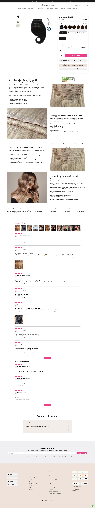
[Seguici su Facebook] (43, 501)
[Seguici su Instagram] (46, 501)
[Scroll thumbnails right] (79, 228)
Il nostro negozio (32, 485)
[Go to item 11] (77, 228)
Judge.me (12, 408)
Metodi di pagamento (53, 477)
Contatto (31, 489)
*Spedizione (51, 473)
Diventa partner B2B (33, 483)
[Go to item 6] (47, 228)
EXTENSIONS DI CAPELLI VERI (26, 8)
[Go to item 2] (23, 228)
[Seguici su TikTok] (49, 501)
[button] (19, 264)
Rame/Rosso (85, 32)
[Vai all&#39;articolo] (18, 21)
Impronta (51, 489)
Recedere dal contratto (53, 491)
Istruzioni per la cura (33, 479)
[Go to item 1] (17, 228)
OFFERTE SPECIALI (72, 8)
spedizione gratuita (71, 50)
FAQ (30, 487)
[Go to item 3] (29, 228)
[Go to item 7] (53, 228)
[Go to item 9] (65, 228)
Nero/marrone (71, 32)
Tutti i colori (63, 32)
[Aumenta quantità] (63, 55)
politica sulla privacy (39, 456)
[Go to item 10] (71, 228)
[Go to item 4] (35, 228)
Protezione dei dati (52, 485)
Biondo (78, 32)
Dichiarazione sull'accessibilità (55, 493)
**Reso (50, 475)
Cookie (50, 481)
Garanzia (31, 481)
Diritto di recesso (52, 483)
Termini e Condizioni (53, 487)
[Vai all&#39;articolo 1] (18, 17)
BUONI (63, 8)
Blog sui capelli (32, 477)
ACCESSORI (40, 8)
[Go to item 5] (41, 228)
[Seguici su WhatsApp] (52, 501)
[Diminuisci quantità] (60, 55)
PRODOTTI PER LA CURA (53, 8)
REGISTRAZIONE (82, 453)
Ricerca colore (32, 475)
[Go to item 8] (59, 228)
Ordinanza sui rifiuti (53, 479)
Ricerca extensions (33, 473)
